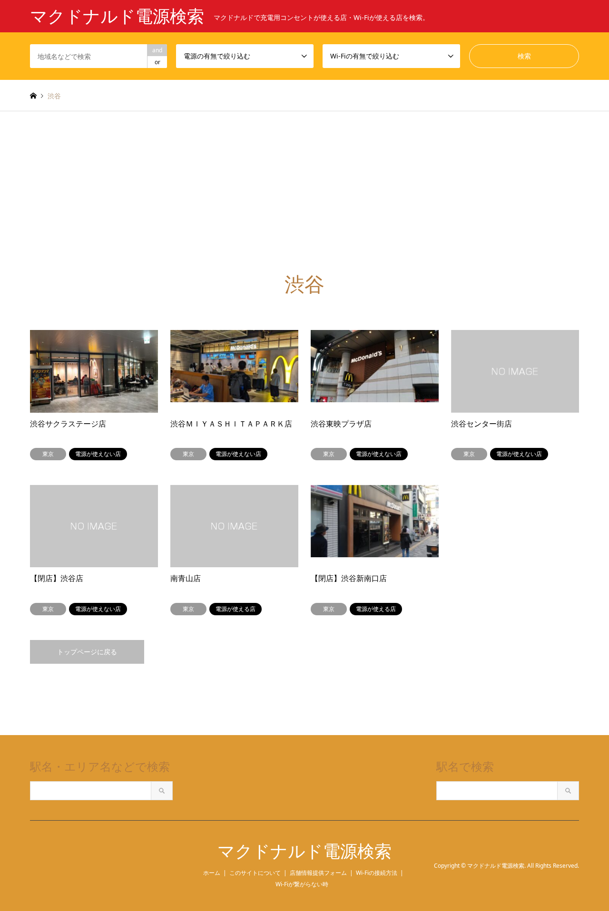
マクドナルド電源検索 (304, 851)
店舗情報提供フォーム (318, 873)
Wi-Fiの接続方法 (376, 873)
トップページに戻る (87, 651)
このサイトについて (255, 873)
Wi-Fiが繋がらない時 (301, 884)
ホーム (211, 873)
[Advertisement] (304, 182)
